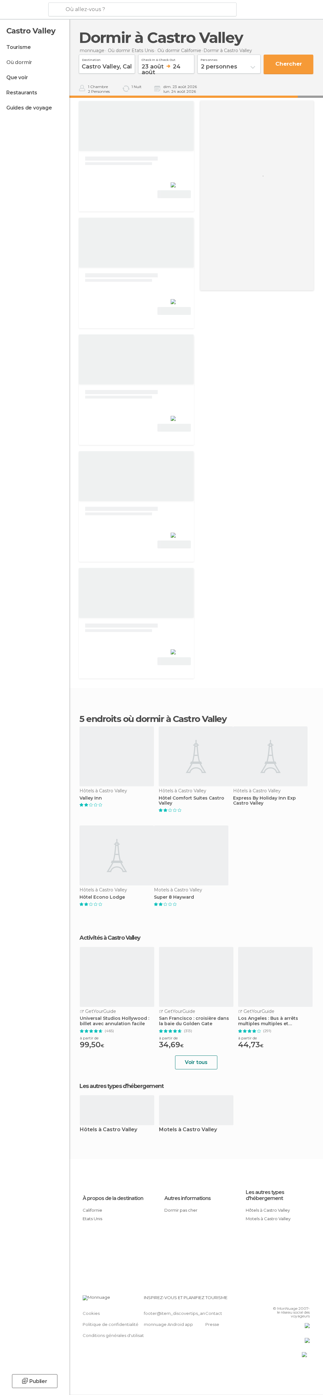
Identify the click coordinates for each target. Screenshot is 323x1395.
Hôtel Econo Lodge (102, 897)
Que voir (17, 77)
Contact (213, 1313)
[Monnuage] (23, 9)
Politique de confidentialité (110, 1324)
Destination (91, 59)
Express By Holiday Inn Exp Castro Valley (264, 800)
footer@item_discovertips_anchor (179, 1313)
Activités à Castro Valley (109, 938)
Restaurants (21, 93)
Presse (212, 1324)
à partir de (89, 1038)
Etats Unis (92, 1218)
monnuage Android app (168, 1324)
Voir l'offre (174, 194)
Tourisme (18, 47)
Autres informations (187, 1198)
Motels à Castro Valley (188, 1129)
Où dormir (19, 62)
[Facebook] (281, 1299)
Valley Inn (90, 798)
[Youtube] (305, 1299)
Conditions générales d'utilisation (116, 1335)
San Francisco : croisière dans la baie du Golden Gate (194, 1021)
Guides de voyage (29, 108)
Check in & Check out (158, 59)
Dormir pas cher (180, 1210)
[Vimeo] (297, 1299)
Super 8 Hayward (174, 897)
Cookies (91, 1313)
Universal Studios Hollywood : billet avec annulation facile (114, 1021)
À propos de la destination (113, 1198)
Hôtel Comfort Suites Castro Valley (191, 800)
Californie (92, 1210)
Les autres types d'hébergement (265, 1195)
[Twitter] (289, 1299)
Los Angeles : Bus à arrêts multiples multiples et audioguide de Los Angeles (270, 1021)
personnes (209, 59)
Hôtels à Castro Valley (108, 1129)
